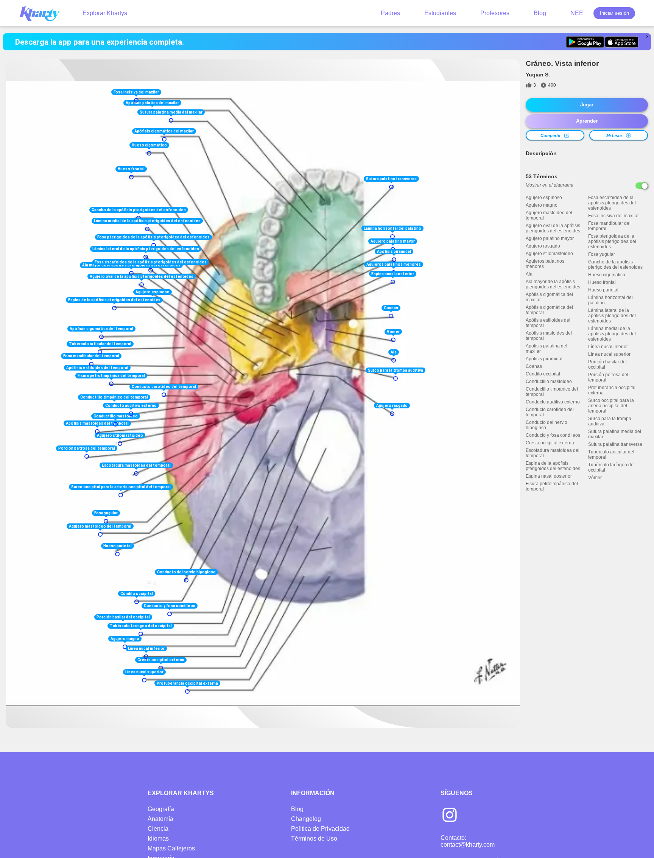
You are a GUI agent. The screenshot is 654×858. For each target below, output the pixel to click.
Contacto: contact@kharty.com (468, 841)
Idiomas (158, 838)
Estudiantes (440, 13)
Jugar (586, 104)
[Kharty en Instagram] (450, 815)
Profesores (494, 13)
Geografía (161, 809)
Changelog (306, 819)
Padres (390, 13)
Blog (540, 13)
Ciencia (158, 828)
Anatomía (160, 819)
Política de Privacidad (320, 828)
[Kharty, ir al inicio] (43, 13)
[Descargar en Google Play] (584, 42)
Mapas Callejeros (171, 848)
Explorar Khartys (105, 13)
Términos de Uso (314, 838)
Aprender (587, 121)
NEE (576, 13)
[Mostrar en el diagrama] (641, 185)
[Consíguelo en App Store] (621, 42)
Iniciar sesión (614, 13)
